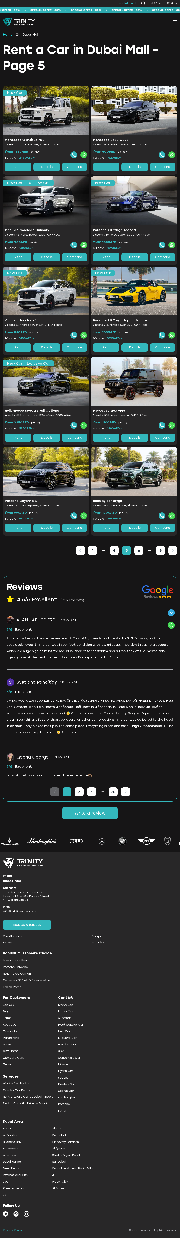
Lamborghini (66, 1097)
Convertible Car (69, 1057)
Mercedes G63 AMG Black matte (26, 980)
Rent (18, 167)
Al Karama (10, 1148)
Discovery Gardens (65, 1142)
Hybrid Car (65, 1071)
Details (47, 167)
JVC (5, 1181)
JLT (54, 1175)
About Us (9, 1024)
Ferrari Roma (12, 987)
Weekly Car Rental (16, 1083)
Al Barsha (10, 1135)
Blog (6, 1011)
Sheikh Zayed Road (66, 1155)
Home (7, 34)
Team (7, 1064)
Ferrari (62, 1110)
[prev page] (103, 550)
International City (15, 1175)
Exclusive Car (67, 1037)
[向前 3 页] (103, 550)
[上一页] (80, 550)
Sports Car (66, 1090)
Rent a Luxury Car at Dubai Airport (28, 1096)
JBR (5, 1194)
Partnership (11, 1037)
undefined (127, 3)
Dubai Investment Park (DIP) (72, 1168)
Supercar (64, 1018)
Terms (7, 1018)
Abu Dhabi (99, 942)
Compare (74, 167)
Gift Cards (10, 1051)
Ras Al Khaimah (14, 936)
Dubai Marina (12, 1161)
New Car (64, 1031)
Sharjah (97, 936)
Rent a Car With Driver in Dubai (25, 1103)
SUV (61, 1051)
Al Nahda (9, 1155)
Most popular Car (70, 1024)
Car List (8, 1004)
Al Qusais (58, 1148)
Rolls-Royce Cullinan (17, 973)
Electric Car (66, 1084)
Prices (7, 1044)
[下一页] (172, 550)
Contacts (10, 1031)
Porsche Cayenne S (16, 967)
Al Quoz (8, 1128)
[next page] (150, 550)
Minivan (63, 1064)
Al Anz (56, 1128)
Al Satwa (58, 1188)
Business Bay (12, 1142)
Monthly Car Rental (16, 1090)
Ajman (7, 942)
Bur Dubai (59, 1161)
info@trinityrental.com (19, 911)
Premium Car (67, 1044)
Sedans (63, 1077)
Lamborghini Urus (15, 960)
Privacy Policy (12, 1230)
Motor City (60, 1181)
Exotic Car (65, 1004)
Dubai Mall (59, 1135)
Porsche (64, 1104)
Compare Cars (13, 1057)
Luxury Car (65, 1011)
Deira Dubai (11, 1168)
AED (154, 3)
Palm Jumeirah (13, 1188)
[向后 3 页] (150, 550)
